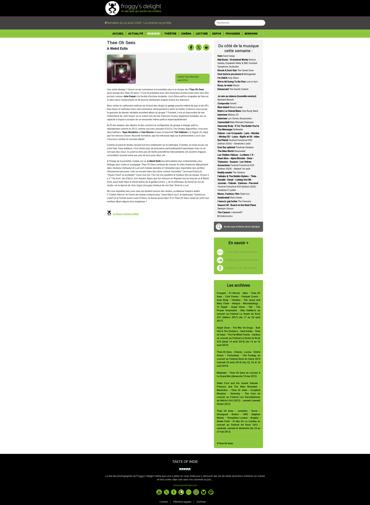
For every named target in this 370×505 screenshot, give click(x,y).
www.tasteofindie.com (185, 485)
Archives (201, 501)
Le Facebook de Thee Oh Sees (241, 268)
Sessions (251, 33)
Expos (216, 33)
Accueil (119, 33)
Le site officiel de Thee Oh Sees (241, 252)
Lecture (202, 33)
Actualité (135, 33)
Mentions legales (182, 501)
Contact (163, 501)
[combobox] (240, 23)
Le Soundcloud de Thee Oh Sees (242, 260)
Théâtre (170, 33)
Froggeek (233, 33)
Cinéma (186, 33)
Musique (154, 33)
